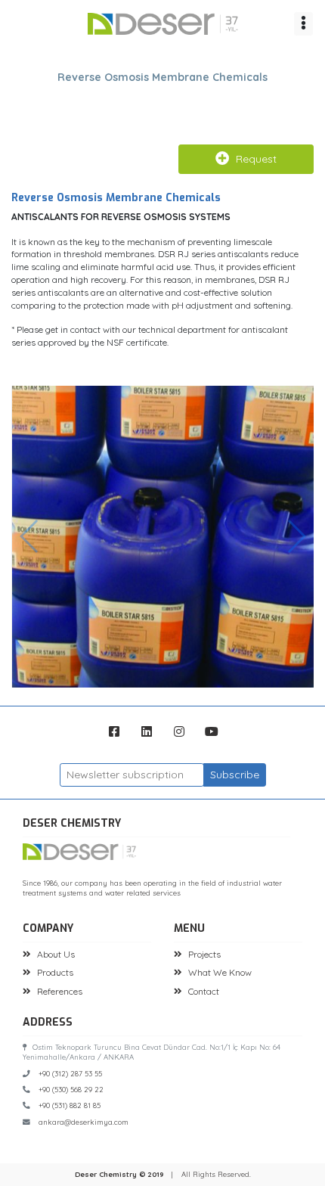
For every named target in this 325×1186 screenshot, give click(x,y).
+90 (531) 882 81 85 (70, 1105)
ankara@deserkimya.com (83, 1121)
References (59, 991)
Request (256, 159)
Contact (203, 991)
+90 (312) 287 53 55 (70, 1073)
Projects (204, 954)
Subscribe (234, 774)
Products (55, 972)
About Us (56, 954)
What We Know (220, 972)
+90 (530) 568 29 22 (71, 1089)
